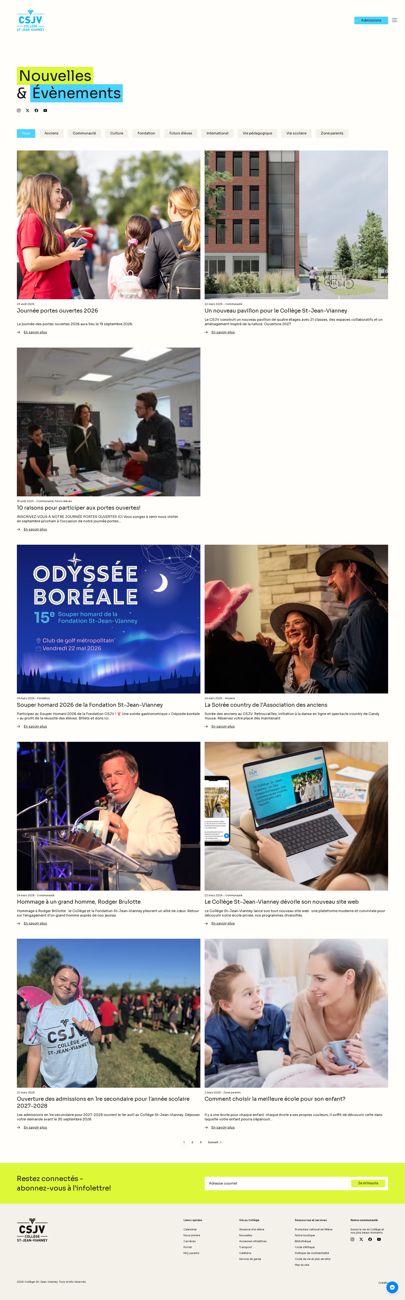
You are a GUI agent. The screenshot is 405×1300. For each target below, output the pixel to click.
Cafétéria (245, 1253)
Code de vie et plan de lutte (313, 1259)
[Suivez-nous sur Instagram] (18, 110)
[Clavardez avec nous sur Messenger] (392, 1287)
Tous (26, 133)
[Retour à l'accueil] (32, 1230)
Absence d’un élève (251, 1229)
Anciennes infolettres (253, 1241)
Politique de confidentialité (312, 1253)
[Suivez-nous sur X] (27, 110)
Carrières (190, 1241)
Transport (245, 1247)
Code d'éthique (305, 1247)
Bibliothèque (303, 1241)
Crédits (383, 1282)
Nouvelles (245, 1235)
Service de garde (250, 1259)
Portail (188, 1247)
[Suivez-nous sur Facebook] (36, 110)
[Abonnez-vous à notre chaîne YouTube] (45, 110)
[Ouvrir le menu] (394, 20)
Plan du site (302, 1264)
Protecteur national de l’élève (313, 1229)
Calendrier (190, 1229)
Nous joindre (192, 1235)
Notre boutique (305, 1235)
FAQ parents (191, 1253)
